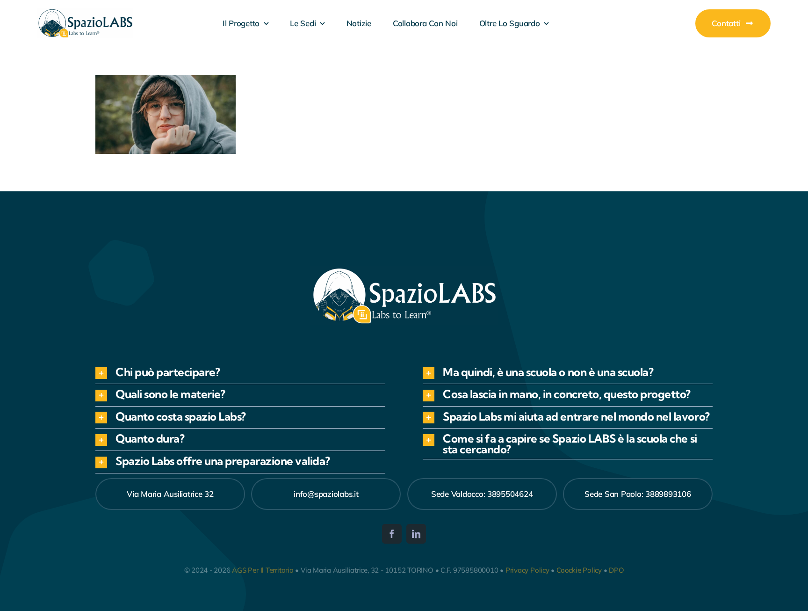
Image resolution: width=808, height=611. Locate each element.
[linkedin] (416, 534)
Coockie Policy (579, 570)
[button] (240, 373)
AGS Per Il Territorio (262, 570)
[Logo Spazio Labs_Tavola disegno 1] (85, 12)
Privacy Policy (527, 570)
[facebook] (392, 534)
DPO (616, 570)
